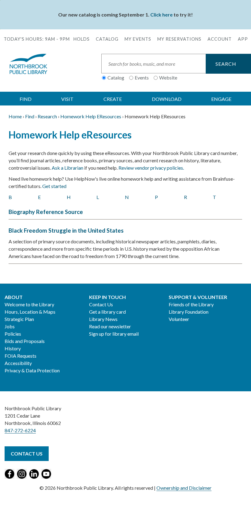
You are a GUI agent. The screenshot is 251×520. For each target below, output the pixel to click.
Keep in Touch (107, 297)
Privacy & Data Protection (32, 370)
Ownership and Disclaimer (184, 488)
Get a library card (107, 312)
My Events (138, 39)
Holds (81, 39)
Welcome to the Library (29, 304)
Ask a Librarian (67, 168)
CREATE (112, 99)
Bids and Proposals (25, 341)
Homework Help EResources (90, 116)
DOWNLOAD (167, 99)
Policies (13, 334)
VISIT (67, 99)
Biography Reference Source (46, 211)
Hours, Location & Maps (30, 312)
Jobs (10, 326)
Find (29, 116)
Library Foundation (188, 312)
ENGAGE (221, 99)
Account (220, 39)
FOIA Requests (20, 356)
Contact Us (101, 304)
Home (15, 116)
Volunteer (179, 319)
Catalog (107, 39)
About (14, 297)
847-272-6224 (20, 430)
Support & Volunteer (198, 297)
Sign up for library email (114, 334)
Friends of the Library (191, 304)
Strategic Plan (19, 319)
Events (142, 77)
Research (47, 116)
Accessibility (18, 363)
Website (168, 77)
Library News (103, 319)
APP (243, 39)
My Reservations (179, 39)
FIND (26, 99)
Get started (54, 186)
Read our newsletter (110, 326)
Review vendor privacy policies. (151, 168)
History (13, 348)
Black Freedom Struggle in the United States (66, 230)
